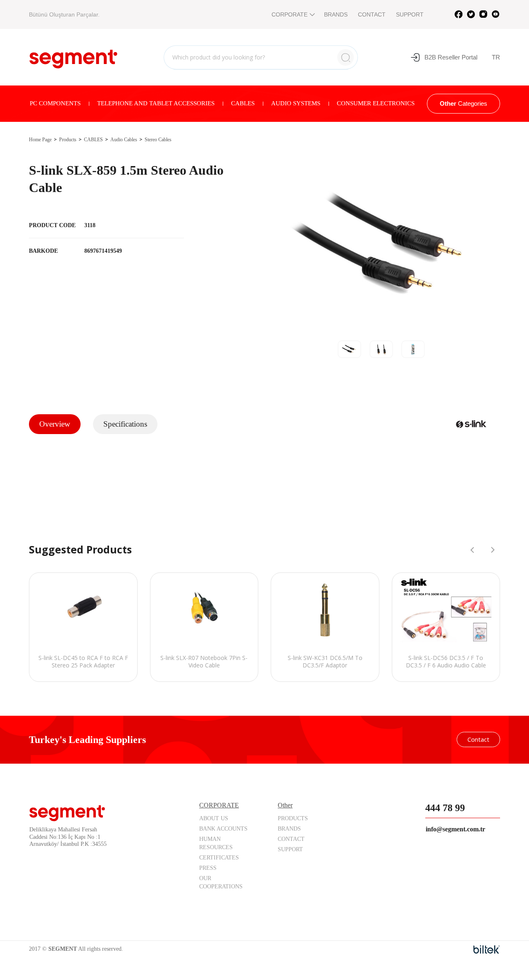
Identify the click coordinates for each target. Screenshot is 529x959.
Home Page (40, 139)
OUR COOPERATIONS (221, 882)
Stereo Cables (158, 139)
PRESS (208, 868)
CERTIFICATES (219, 858)
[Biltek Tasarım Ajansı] (486, 949)
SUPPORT (410, 14)
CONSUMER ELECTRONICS (376, 103)
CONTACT (372, 14)
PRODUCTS (293, 818)
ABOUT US (213, 818)
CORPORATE (289, 14)
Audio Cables (123, 139)
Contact (478, 739)
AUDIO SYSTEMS (295, 103)
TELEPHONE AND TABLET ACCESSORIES (155, 103)
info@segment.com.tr (455, 829)
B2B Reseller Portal (450, 57)
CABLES (243, 103)
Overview (54, 424)
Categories (463, 103)
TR (496, 57)
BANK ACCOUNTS (223, 829)
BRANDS (336, 14)
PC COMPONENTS (55, 103)
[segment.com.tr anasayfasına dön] (73, 56)
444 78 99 (445, 807)
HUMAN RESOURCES (216, 843)
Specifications (125, 424)
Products (67, 139)
